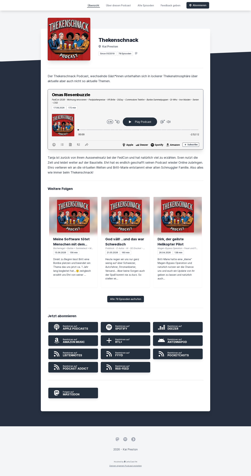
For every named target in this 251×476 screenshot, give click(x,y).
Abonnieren (199, 5)
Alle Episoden (146, 5)
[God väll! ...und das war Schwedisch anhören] (125, 216)
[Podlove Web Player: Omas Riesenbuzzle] (125, 129)
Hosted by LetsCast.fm (125, 461)
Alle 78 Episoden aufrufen (125, 299)
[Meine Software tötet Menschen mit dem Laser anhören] (73, 216)
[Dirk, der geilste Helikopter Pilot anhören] (178, 216)
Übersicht (93, 5)
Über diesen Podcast (118, 5)
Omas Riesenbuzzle (71, 94)
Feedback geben (170, 5)
